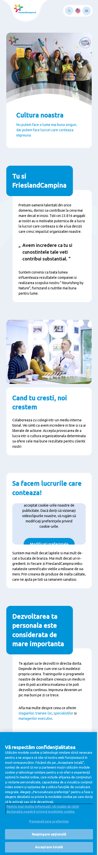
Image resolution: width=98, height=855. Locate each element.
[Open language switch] (77, 10)
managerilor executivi (35, 718)
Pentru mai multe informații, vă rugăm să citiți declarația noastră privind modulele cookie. (42, 809)
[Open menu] (86, 11)
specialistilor (63, 713)
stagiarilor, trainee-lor (35, 713)
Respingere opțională (49, 834)
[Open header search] (69, 11)
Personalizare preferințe (49, 821)
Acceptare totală (49, 847)
